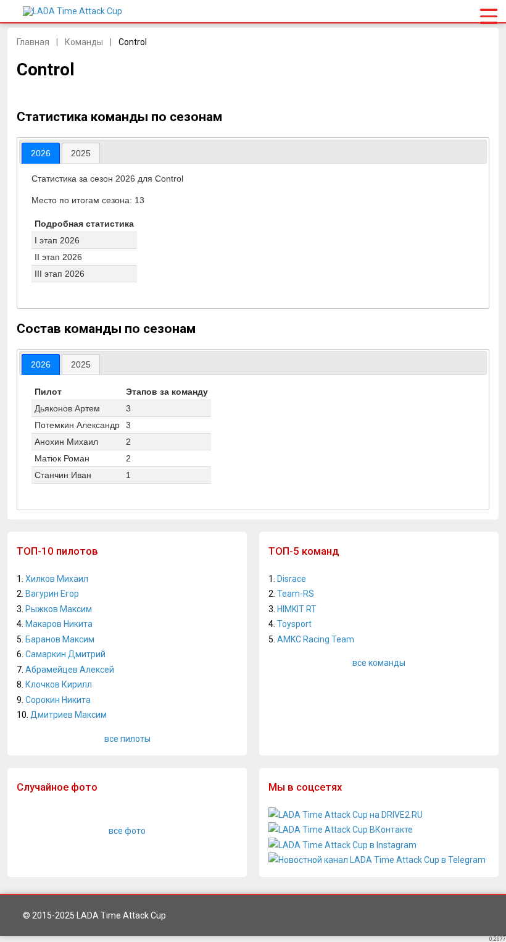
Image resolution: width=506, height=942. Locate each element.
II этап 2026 (58, 257)
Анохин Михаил (66, 442)
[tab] (41, 153)
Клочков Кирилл (58, 684)
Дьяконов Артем (67, 408)
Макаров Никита (59, 624)
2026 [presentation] (41, 153)
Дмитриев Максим (68, 715)
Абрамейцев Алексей (69, 670)
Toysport (294, 624)
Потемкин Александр (77, 425)
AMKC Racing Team (315, 639)
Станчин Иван (63, 475)
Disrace (291, 579)
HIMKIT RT (297, 609)
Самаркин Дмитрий (65, 654)
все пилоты (127, 739)
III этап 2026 (60, 274)
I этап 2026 (57, 240)
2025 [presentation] (81, 153)
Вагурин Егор (52, 594)
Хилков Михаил (56, 579)
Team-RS (295, 594)
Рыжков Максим (58, 609)
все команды (378, 663)
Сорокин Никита (58, 700)
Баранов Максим (59, 639)
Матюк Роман (62, 458)
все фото (127, 831)
